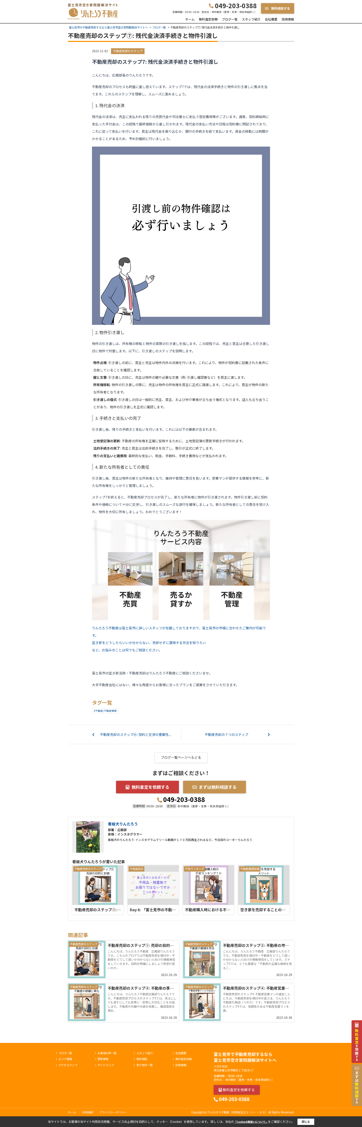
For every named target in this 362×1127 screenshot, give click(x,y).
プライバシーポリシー (113, 1112)
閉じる (306, 1122)
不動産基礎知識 (249, 869)
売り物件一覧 (144, 1065)
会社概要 (271, 19)
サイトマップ (105, 1065)
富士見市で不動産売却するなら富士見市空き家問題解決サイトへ (245, 1057)
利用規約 (87, 1112)
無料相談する (280, 8)
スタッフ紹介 (251, 19)
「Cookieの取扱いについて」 (251, 1121)
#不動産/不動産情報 (105, 710)
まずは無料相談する (218, 787)
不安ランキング (194, 869)
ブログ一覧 (230, 19)
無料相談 (141, 1059)
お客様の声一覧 (106, 1053)
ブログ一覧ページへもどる (181, 757)
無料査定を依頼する (150, 787)
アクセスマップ (67, 1065)
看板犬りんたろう (123, 823)
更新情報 (102, 1059)
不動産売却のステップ (127, 51)
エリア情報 (65, 1059)
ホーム (190, 19)
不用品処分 (136, 869)
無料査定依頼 (208, 19)
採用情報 (288, 19)
